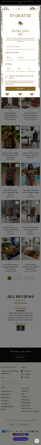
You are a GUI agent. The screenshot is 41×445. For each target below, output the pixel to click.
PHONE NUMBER (12, 52)
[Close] (37, 8)
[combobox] (10, 57)
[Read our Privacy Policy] (34, 81)
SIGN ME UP (20, 89)
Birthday (9, 64)
